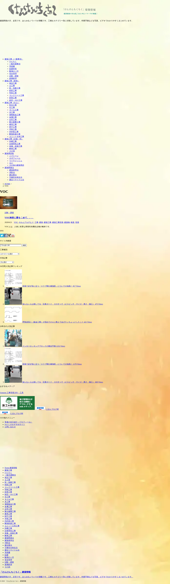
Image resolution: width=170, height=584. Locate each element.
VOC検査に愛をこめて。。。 (19, 217)
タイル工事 (14, 110)
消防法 (12, 172)
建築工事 (47, 222)
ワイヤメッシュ (15, 161)
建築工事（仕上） (12, 103)
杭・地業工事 (14, 88)
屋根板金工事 (14, 115)
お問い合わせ (10, 427)
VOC (16, 222)
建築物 (67, 222)
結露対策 (13, 69)
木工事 (12, 112)
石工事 (12, 107)
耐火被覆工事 (14, 122)
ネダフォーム (14, 158)
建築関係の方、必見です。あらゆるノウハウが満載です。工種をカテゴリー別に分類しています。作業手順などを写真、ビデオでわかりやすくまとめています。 (66, 577)
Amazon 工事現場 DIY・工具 (11, 393)
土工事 (12, 86)
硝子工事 (13, 127)
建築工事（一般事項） (14, 59)
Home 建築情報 (11, 468)
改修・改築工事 (15, 146)
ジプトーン (14, 156)
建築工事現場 (57, 222)
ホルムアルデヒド (26, 222)
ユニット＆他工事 (16, 136)
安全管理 (13, 74)
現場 (77, 222)
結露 (6, 555)
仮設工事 (13, 83)
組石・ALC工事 (15, 100)
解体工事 (13, 149)
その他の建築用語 (16, 165)
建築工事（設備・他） (14, 139)
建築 (41, 222)
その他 (12, 151)
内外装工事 (14, 132)
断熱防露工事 (14, 134)
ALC (11, 163)
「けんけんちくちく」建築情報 (15, 572)
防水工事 (13, 105)
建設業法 (13, 175)
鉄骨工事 (13, 98)
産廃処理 (13, 78)
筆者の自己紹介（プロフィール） (18, 422)
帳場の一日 (14, 71)
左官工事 (13, 120)
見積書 (12, 66)
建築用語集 (9, 153)
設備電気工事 (14, 144)
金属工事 (13, 117)
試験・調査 (14, 76)
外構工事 (13, 141)
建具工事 (13, 124)
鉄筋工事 (13, 90)
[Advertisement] (85, 40)
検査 (72, 222)
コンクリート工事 (16, 95)
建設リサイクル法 (16, 180)
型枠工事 (13, 93)
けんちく (13, 61)
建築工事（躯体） (12, 81)
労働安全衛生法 (15, 177)
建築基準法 (14, 170)
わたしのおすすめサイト (15, 424)
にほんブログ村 (52, 409)
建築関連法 (9, 168)
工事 (36, 222)
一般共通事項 (14, 64)
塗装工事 (13, 129)
